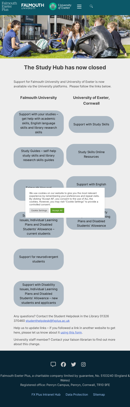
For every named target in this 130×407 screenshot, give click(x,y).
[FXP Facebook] (63, 364)
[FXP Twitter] (73, 364)
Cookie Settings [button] (39, 210)
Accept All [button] (57, 210)
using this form (71, 332)
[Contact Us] (53, 364)
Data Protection (77, 394)
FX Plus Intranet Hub (46, 394)
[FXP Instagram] (83, 364)
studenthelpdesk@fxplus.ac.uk (48, 321)
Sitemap (99, 394)
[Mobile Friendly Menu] (79, 6)
